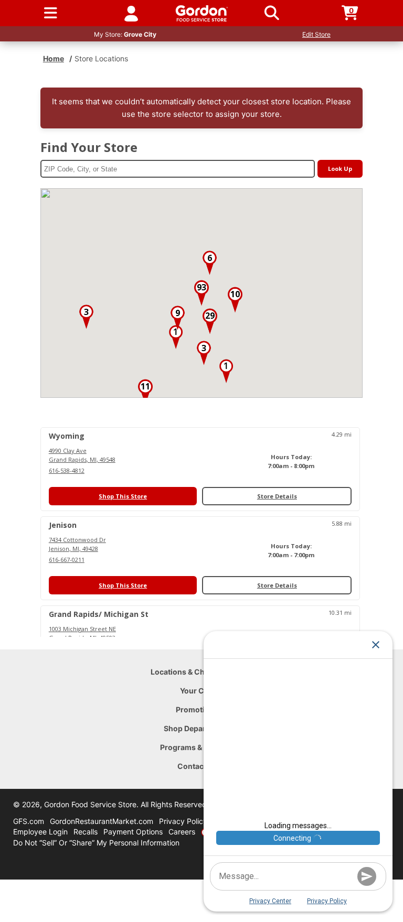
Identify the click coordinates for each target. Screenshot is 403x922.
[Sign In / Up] (131, 13)
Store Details (277, 496)
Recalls (85, 831)
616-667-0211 (66, 559)
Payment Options (133, 831)
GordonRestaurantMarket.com (101, 821)
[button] (176, 337)
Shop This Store (123, 496)
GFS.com (28, 821)
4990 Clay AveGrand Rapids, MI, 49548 (82, 455)
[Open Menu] (50, 13)
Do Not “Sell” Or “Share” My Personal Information (96, 842)
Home (53, 58)
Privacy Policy (183, 821)
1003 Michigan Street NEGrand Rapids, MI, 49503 (82, 633)
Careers (181, 831)
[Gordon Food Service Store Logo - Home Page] (202, 13)
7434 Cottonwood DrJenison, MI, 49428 (77, 544)
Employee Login (40, 831)
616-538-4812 (66, 470)
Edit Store (316, 34)
